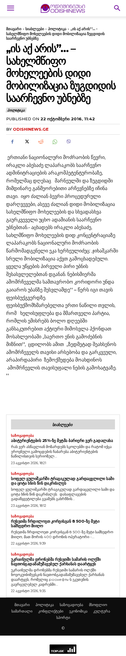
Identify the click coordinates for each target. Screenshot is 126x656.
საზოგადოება (22, 436)
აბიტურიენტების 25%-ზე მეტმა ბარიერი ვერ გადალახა (62, 440)
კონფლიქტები (50, 611)
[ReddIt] (40, 142)
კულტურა (101, 611)
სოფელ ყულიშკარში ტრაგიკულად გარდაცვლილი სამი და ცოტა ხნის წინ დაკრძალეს (62, 480)
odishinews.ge (31, 129)
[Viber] (68, 142)
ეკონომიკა (78, 611)
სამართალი (21, 611)
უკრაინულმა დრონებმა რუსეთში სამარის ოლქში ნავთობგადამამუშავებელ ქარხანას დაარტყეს (56, 561)
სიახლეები (34, 28)
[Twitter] (26, 142)
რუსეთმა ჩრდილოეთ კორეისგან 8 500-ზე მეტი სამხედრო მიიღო (55, 523)
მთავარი (13, 28)
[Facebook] (12, 142)
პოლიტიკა (57, 28)
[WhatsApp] (54, 142)
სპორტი (63, 617)
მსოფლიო (98, 604)
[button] (10, 8)
